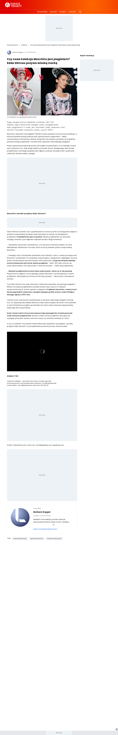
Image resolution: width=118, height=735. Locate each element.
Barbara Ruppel (18, 52)
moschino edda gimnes (54, 538)
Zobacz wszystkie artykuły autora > (45, 529)
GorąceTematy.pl (12, 45)
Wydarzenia (42, 12)
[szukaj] (80, 11)
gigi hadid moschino (36, 538)
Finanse (62, 12)
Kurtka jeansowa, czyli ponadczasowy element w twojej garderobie (31, 383)
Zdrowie (72, 12)
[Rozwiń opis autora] (53, 525)
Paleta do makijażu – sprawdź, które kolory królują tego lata (29, 381)
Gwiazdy (53, 12)
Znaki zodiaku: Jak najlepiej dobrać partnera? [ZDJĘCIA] (27, 385)
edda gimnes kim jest (20, 538)
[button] (116, 729)
